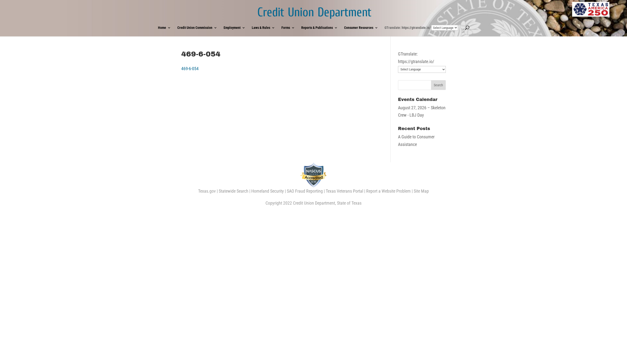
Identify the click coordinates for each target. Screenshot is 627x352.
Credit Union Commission (194, 28)
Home (162, 28)
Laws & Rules (261, 28)
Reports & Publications (317, 28)
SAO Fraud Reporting (305, 191)
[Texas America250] (590, 9)
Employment (232, 28)
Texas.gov (207, 191)
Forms (285, 28)
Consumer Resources (358, 28)
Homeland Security (267, 191)
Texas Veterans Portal (344, 191)
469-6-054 (190, 68)
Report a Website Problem (388, 191)
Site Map (421, 191)
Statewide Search (233, 191)
